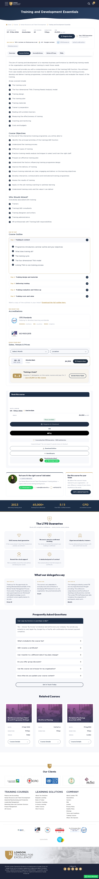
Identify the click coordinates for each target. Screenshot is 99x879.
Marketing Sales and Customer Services (16, 804)
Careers (68, 800)
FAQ (67, 802)
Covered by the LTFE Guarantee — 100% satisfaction (50, 440)
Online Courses (39, 806)
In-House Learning (40, 804)
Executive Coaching (41, 802)
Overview (12, 53)
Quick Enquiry (50, 453)
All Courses (8, 809)
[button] (49, 361)
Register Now (67, 36)
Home (9, 24)
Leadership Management (12, 802)
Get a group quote (80, 492)
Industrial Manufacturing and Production (16, 800)
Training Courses (71, 815)
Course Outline (24, 53)
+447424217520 (57, 487)
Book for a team (77, 375)
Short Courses (39, 809)
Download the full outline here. (54, 302)
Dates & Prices (51, 53)
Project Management (11, 806)
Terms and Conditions (72, 813)
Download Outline (50, 448)
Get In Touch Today (49, 684)
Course (16, 24)
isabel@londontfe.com (43, 487)
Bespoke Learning (40, 797)
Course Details (19, 742)
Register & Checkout (51, 424)
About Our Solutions (41, 795)
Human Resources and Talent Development (33, 24)
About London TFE (72, 795)
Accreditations (38, 53)
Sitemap (68, 811)
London (68, 804)
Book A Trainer (39, 800)
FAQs (61, 53)
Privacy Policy (70, 806)
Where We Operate (72, 817)
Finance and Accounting (12, 795)
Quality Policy (70, 809)
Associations (70, 797)
